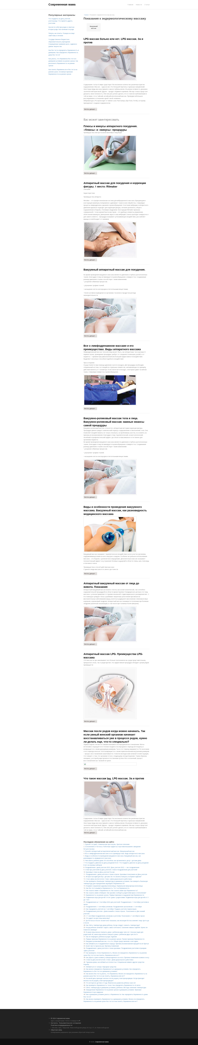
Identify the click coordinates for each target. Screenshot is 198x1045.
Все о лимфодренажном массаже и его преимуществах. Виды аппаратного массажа (112, 347)
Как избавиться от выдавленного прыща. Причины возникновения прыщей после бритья (117, 944)
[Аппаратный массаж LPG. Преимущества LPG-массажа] (117, 693)
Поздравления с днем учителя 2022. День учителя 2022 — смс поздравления (112, 867)
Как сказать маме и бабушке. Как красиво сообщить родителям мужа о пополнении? (116, 893)
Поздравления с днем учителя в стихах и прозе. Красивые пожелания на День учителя (116, 874)
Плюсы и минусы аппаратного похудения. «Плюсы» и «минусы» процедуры (110, 127)
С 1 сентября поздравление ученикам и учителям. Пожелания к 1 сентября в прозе (115, 916)
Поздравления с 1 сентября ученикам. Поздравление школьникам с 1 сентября (114, 907)
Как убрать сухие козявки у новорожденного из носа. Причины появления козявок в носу (117, 957)
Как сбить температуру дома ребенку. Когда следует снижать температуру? (113, 925)
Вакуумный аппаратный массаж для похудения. (114, 269)
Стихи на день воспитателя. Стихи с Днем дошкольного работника (109, 960)
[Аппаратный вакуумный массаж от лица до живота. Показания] (117, 624)
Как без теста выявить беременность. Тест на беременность (107, 888)
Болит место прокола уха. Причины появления (102, 946)
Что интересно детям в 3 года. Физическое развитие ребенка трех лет (111, 983)
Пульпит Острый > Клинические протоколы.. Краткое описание (107, 844)
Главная (130, 5)
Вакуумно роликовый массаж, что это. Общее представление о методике (112, 941)
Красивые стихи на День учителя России (100, 872)
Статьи (147, 5)
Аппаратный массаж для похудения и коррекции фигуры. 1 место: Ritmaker (115, 184)
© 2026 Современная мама (60, 1018)
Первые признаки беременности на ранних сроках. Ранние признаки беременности (115, 939)
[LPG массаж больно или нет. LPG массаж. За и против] (117, 63)
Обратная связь (56, 1030)
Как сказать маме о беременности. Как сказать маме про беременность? (112, 890)
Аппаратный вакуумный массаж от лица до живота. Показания (111, 585)
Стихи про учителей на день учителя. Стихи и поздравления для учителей (111, 870)
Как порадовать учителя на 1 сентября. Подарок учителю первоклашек (111, 909)
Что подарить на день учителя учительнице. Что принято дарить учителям (60, 21)
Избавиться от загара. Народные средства (101, 967)
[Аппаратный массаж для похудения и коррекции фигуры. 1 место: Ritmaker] (117, 240)
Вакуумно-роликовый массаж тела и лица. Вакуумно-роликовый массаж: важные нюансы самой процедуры (114, 421)
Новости (139, 5)
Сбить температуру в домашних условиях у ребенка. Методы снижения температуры (116, 987)
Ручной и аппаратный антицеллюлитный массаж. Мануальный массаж (109, 851)
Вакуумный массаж (94, 27)
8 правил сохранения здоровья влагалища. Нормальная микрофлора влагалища (114, 886)
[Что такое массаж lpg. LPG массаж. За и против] (117, 799)
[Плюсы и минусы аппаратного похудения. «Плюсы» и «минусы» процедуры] (117, 153)
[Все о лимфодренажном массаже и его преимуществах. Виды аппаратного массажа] (117, 390)
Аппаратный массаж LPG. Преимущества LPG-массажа (113, 655)
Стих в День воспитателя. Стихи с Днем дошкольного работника (109, 879)
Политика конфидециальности (61, 1025)
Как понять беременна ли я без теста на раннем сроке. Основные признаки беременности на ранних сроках (62, 72)
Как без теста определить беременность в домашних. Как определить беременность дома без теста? (63, 52)
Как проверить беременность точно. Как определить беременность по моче (113, 985)
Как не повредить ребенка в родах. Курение (101, 937)
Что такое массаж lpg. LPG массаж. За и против (114, 778)
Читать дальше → (90, 109)
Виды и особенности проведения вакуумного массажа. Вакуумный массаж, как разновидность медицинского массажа (115, 510)
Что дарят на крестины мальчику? (98, 918)
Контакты (54, 1023)
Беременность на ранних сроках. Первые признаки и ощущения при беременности (115, 895)
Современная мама (61, 4)
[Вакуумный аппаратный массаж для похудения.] (117, 316)
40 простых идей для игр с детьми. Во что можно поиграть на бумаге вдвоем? (113, 877)
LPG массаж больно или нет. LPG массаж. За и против (113, 40)
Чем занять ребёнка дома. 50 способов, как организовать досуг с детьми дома (113, 860)
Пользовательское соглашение (70, 1023)
